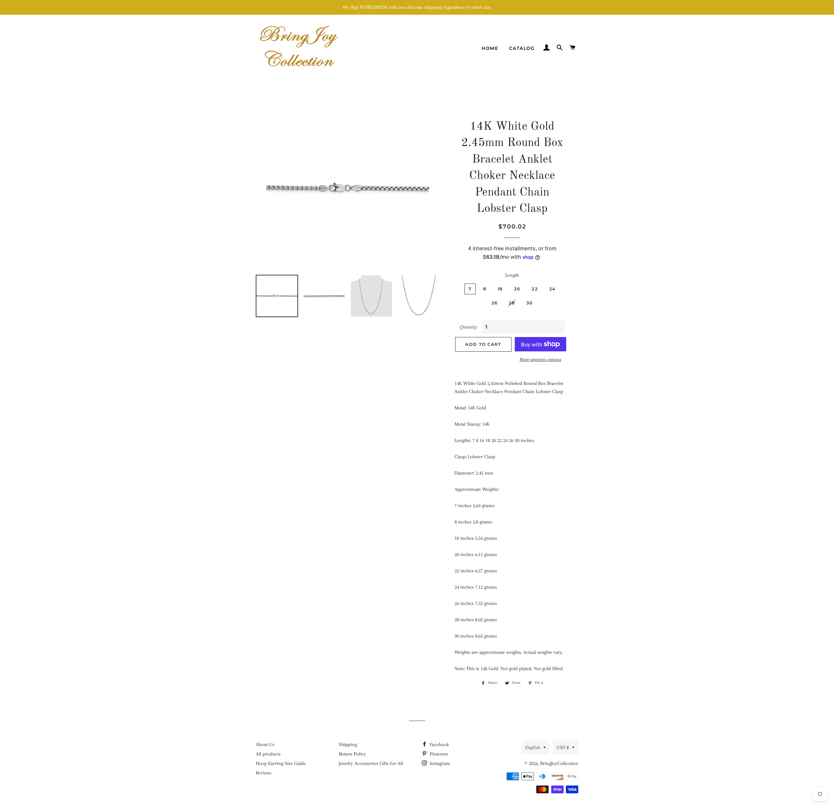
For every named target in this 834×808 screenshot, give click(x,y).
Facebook (438, 744)
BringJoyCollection (559, 763)
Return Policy (352, 754)
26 (495, 302)
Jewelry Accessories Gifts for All (371, 763)
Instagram (439, 763)
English (532, 747)
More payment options (540, 359)
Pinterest (438, 754)
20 (517, 288)
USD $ (562, 747)
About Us (265, 744)
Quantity (468, 327)
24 (552, 288)
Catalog (522, 48)
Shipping (348, 744)
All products (268, 754)
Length (512, 275)
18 (500, 288)
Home (490, 48)
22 (535, 288)
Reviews (263, 773)
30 (529, 302)
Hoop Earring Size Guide (281, 763)
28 (512, 302)
